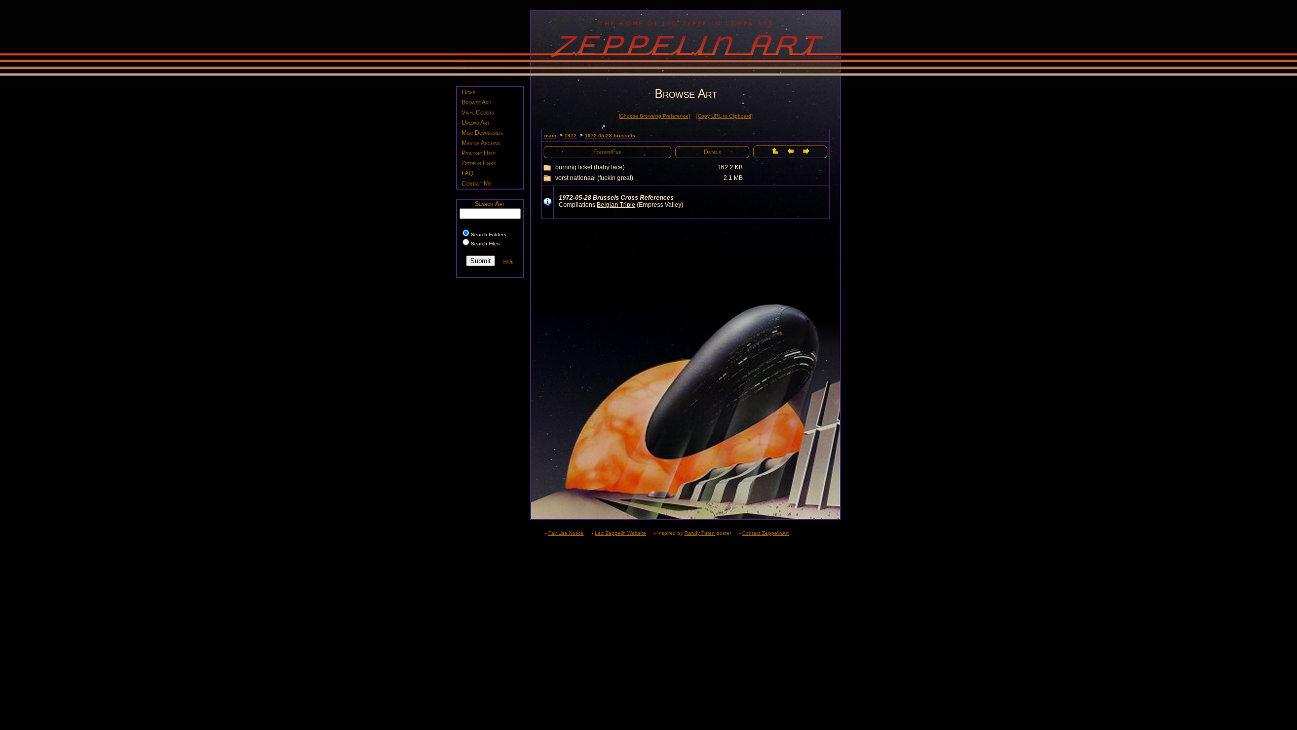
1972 (570, 135)
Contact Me (476, 183)
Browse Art (476, 102)
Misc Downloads (482, 132)
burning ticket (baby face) (590, 167)
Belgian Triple (616, 204)
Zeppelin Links (478, 163)
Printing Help (478, 153)
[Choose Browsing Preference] (654, 116)
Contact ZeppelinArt (765, 533)
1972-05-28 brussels (610, 135)
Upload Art (476, 122)
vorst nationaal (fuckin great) (594, 177)
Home (468, 92)
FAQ (467, 173)
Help (508, 261)
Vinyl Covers (478, 112)
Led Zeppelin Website (620, 533)
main (550, 135)
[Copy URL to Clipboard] (724, 116)
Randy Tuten (699, 533)
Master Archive (481, 143)
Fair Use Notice (566, 533)
